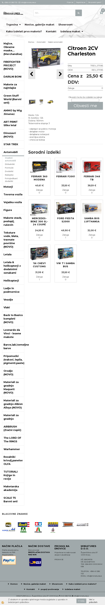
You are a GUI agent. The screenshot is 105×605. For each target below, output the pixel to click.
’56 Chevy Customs (39, 265)
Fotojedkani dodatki (11, 179)
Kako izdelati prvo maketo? (24, 31)
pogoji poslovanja (50, 589)
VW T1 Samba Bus (65, 265)
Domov (31, 42)
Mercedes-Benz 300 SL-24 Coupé (39, 221)
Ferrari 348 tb (92, 178)
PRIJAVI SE (59, 559)
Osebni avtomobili (10, 159)
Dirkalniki (10, 164)
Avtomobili (41, 42)
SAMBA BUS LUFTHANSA (92, 220)
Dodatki (9, 171)
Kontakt (51, 31)
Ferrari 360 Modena (39, 178)
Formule (9, 168)
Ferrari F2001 (65, 176)
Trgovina (12, 24)
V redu (81, 601)
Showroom (65, 24)
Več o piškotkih (93, 600)
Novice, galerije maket (39, 24)
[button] (60, 74)
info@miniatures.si (81, 596)
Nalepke (9, 175)
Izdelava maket (70, 31)
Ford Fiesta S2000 (65, 220)
